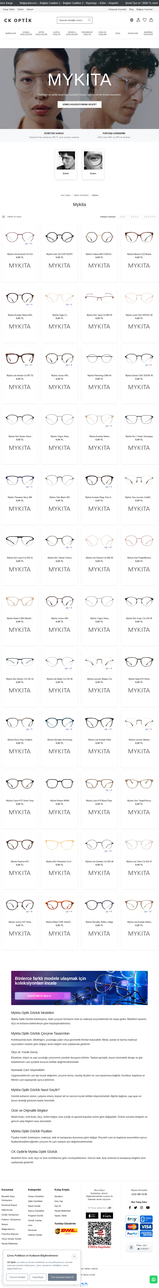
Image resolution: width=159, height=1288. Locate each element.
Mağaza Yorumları (144, 9)
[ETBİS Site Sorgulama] (99, 1235)
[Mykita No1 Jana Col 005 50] (99, 298)
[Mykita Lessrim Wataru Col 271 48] (99, 662)
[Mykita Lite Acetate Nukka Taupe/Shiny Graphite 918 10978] (139, 905)
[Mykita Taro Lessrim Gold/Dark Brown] (139, 480)
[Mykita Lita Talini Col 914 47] (139, 844)
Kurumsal (7, 1189)
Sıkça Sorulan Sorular (11, 1239)
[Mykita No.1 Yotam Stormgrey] (139, 419)
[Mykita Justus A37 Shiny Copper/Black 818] (19, 905)
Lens (30, 1225)
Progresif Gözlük (35, 1216)
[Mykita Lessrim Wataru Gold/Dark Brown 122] (139, 722)
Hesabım (59, 1196)
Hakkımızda (7, 1210)
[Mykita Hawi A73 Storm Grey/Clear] (139, 662)
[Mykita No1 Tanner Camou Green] (59, 540)
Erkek (66, 173)
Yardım (20, 9)
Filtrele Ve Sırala (14, 217)
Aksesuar (32, 1230)
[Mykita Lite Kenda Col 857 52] (19, 358)
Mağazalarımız (8, 1229)
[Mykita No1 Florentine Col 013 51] (59, 844)
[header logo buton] (17, 20)
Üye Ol (58, 1206)
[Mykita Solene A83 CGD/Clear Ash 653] (99, 237)
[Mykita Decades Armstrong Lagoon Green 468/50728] (59, 722)
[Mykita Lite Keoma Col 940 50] (99, 540)
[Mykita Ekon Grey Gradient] (19, 722)
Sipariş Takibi (61, 1216)
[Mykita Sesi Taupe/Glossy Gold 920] (139, 783)
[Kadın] (93, 160)
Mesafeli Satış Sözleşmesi (8, 1198)
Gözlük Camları (35, 1220)
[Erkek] (66, 160)
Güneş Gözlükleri (36, 1196)
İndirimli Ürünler (35, 1235)
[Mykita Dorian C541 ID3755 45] (139, 358)
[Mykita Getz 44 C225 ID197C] (59, 237)
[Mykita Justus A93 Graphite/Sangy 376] (59, 358)
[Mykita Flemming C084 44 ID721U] (99, 358)
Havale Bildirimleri (10, 1243)
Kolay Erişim (62, 1189)
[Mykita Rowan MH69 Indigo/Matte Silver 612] (59, 783)
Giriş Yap (59, 1201)
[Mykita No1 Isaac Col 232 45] (139, 601)
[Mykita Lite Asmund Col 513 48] (19, 237)
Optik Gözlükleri (35, 1201)
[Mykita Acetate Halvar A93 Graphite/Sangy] (19, 298)
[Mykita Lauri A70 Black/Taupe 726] (99, 783)
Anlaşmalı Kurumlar (117, 9)
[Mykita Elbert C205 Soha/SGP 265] (59, 905)
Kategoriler (34, 1189)
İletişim (30, 9)
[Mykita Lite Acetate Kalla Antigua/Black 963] (99, 722)
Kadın (93, 173)
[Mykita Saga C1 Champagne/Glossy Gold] (59, 298)
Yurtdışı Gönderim (65, 1223)
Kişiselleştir (38, 1277)
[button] (138, 21)
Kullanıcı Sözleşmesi (11, 1219)
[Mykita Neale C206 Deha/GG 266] (19, 601)
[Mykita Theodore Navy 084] (19, 480)
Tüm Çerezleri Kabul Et (62, 1277)
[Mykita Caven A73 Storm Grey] (19, 783)
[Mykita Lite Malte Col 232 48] (59, 662)
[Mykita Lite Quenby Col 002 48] (99, 844)
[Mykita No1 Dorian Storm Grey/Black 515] (19, 419)
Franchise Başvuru (10, 1234)
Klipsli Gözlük (34, 1206)
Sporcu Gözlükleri (36, 1211)
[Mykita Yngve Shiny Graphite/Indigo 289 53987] (59, 419)
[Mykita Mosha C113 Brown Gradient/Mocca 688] (139, 237)
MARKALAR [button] (11, 33)
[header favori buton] (145, 21)
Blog (131, 9)
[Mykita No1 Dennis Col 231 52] (19, 662)
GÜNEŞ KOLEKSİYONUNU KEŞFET (80, 104)
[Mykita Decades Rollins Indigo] (99, 905)
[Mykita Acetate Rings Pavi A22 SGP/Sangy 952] (99, 480)
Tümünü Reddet (17, 1277)
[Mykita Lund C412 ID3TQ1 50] (139, 298)
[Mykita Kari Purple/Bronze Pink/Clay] (139, 540)
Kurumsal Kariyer (9, 1205)
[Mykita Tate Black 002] (59, 480)
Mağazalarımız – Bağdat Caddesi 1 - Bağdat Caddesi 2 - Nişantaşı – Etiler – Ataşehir (69, 3)
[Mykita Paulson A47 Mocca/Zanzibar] (19, 844)
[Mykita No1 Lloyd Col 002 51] (19, 540)
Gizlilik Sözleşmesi (10, 1215)
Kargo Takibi (8, 9)
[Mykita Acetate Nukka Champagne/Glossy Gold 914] (99, 419)
